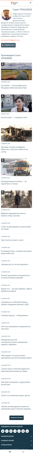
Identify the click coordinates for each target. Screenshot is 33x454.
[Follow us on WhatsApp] (19, 431)
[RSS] (27, 431)
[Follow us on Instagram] (6, 431)
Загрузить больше (16, 417)
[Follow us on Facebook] (11, 431)
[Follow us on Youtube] (2, 431)
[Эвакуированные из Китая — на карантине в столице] (16, 167)
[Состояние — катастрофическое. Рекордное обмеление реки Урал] (16, 71)
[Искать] (23, 452)
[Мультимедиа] (10, 452)
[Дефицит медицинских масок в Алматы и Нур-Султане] (16, 199)
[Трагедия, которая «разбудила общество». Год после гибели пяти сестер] (16, 133)
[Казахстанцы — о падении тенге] (16, 103)
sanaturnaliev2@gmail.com (10, 40)
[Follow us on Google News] (23, 431)
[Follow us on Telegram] (15, 431)
